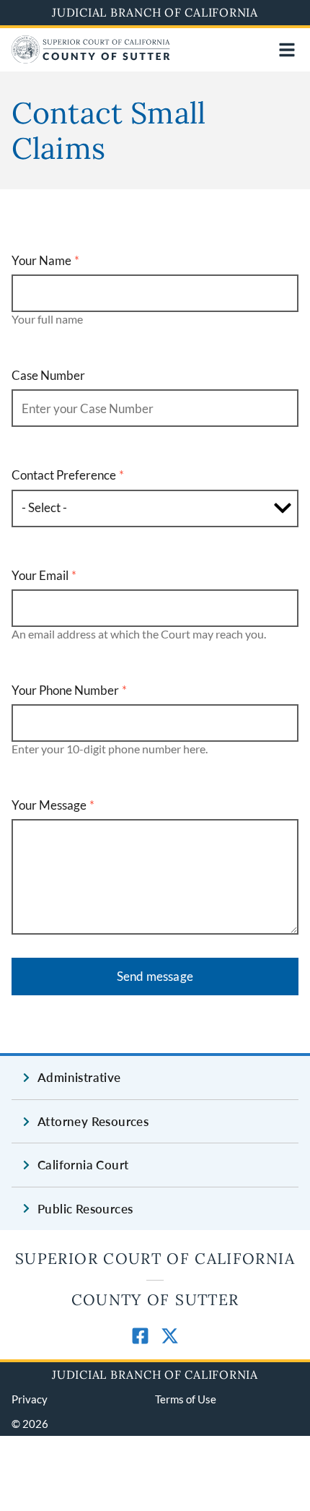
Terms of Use (185, 1399)
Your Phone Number (65, 690)
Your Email (40, 575)
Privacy (30, 1399)
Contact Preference (64, 474)
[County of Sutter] (91, 59)
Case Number (48, 375)
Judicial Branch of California (155, 12)
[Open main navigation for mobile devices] (287, 50)
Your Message (49, 805)
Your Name (41, 260)
